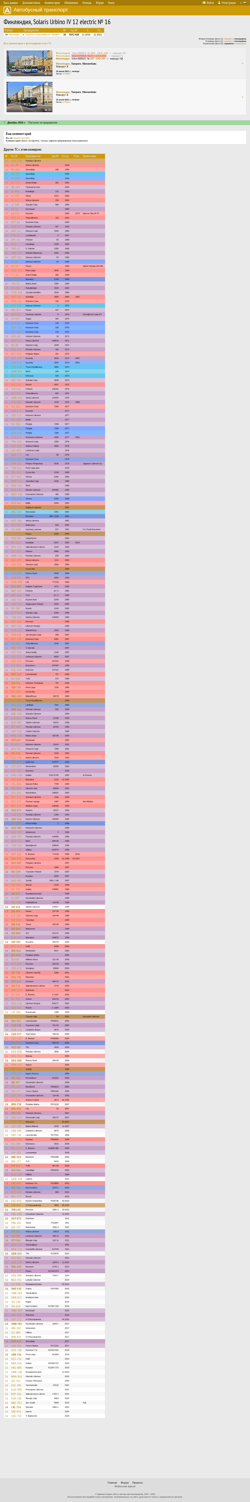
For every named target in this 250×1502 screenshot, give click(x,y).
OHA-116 (16, 301)
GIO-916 (16, 1170)
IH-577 (15, 200)
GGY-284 (16, 1095)
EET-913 (16, 477)
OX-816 (15, 279)
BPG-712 (16, 1056)
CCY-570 (16, 766)
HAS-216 (16, 349)
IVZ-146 (15, 1302)
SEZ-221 (16, 801)
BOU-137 (16, 1245)
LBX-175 (16, 411)
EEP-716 (16, 652)
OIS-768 (16, 902)
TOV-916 (16, 498)
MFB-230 (16, 735)
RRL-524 (16, 1148)
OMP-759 (16, 569)
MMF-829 (16, 990)
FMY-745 (16, 1135)
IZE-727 (16, 1227)
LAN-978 (16, 362)
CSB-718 (16, 1416)
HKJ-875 (16, 310)
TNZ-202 (16, 845)
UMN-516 (16, 481)
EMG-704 (16, 775)
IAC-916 (15, 643)
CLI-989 (15, 1332)
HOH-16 (15, 340)
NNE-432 (16, 1403)
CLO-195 (16, 1126)
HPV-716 (16, 547)
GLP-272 (16, 1319)
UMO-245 (16, 494)
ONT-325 (16, 626)
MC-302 (15, 174)
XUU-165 (16, 1174)
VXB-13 (15, 248)
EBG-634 (16, 1117)
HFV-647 (16, 740)
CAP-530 (16, 731)
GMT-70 (15, 297)
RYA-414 (15, 951)
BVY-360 (16, 1192)
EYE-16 (15, 240)
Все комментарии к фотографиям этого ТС (27, 43)
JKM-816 (16, 1341)
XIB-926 (15, 924)
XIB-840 (15, 929)
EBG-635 (16, 1108)
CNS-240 (16, 1214)
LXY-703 (16, 1152)
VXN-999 (16, 1275)
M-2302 (15, 178)
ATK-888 (16, 573)
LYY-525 (15, 1166)
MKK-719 (16, 1249)
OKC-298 (16, 516)
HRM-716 (16, 556)
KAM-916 (16, 371)
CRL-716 (16, 1407)
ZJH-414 (16, 1205)
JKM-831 (16, 1337)
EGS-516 (16, 823)
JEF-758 (15, 972)
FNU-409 (16, 1367)
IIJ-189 (15, 898)
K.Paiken (66, 74)
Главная (112, 1482)
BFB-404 (16, 722)
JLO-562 (16, 1381)
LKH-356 (16, 507)
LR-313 (15, 213)
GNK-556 (16, 1354)
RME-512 (16, 648)
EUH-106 (16, 1398)
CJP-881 (16, 1012)
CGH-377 (16, 1034)
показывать (241, 43)
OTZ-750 (16, 1122)
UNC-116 (16, 512)
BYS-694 (16, 964)
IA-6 (13, 244)
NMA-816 (16, 1376)
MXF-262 (16, 674)
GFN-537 (16, 937)
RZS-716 (16, 1359)
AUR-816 (16, 577)
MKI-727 (16, 797)
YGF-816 (16, 885)
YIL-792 (15, 889)
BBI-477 (15, 1082)
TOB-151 (16, 630)
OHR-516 (16, 463)
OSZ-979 (16, 810)
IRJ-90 (14, 345)
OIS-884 (15, 933)
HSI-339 (15, 872)
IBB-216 (16, 384)
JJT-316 (15, 1100)
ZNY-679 (16, 968)
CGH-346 (16, 1025)
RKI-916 (15, 753)
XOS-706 (16, 1350)
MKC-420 (16, 696)
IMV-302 (16, 1328)
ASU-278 (16, 161)
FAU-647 (16, 762)
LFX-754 (16, 771)
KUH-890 (16, 1389)
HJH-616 (16, 393)
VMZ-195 (16, 1288)
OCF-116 (16, 981)
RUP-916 (16, 1394)
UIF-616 (15, 907)
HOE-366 (16, 520)
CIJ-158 (15, 1236)
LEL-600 (16, 529)
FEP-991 (16, 942)
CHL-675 (16, 1183)
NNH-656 (16, 1363)
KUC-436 (16, 1385)
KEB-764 (16, 485)
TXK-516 (16, 617)
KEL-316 (16, 525)
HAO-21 (15, 231)
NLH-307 (16, 1271)
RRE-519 (16, 1157)
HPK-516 (16, 534)
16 (6, 161)
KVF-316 (16, 1069)
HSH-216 (16, 564)
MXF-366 (16, 709)
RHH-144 (16, 490)
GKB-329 (16, 1262)
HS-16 (14, 266)
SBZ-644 (16, 779)
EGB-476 (16, 814)
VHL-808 (16, 419)
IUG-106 (16, 1043)
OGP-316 (16, 819)
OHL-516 (16, 305)
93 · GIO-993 (98, 55)
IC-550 (15, 196)
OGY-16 (15, 323)
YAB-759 (16, 687)
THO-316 (16, 270)
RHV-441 (16, 503)
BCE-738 (16, 639)
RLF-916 (16, 692)
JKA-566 (15, 1187)
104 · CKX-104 (99, 53)
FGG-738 (16, 757)
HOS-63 (15, 226)
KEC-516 (16, 354)
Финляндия (14, 34)
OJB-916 (16, 402)
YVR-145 (16, 1209)
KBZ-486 (16, 586)
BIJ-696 (15, 678)
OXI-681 (16, 1087)
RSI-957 (15, 999)
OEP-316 (16, 257)
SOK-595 (16, 1130)
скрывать (228, 39)
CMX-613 (16, 1297)
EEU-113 (16, 656)
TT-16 (15, 275)
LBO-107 (16, 358)
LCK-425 (16, 450)
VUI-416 (15, 1078)
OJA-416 (16, 459)
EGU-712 (16, 858)
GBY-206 (16, 854)
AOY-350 (16, 850)
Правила (138, 1482)
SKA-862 (16, 1008)
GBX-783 (16, 836)
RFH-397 (16, 749)
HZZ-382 (16, 1047)
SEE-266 (16, 551)
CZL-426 (16, 784)
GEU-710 (16, 1003)
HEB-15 (15, 218)
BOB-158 (16, 1030)
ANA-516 (16, 253)
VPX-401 (16, 538)
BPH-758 (16, 1104)
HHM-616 (16, 398)
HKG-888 (16, 1060)
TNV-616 (16, 468)
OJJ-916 (15, 406)
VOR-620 (16, 635)
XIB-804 (16, 920)
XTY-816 (16, 1240)
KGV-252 (16, 832)
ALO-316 (16, 446)
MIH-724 (16, 1016)
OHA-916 (16, 428)
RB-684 (15, 187)
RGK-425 (16, 560)
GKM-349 (16, 1179)
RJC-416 (15, 542)
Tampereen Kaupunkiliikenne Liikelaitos (42, 34)
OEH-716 (16, 327)
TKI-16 (15, 283)
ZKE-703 (16, 1038)
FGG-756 (16, 977)
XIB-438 (15, 911)
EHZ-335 (16, 1021)
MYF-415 (16, 946)
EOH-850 (16, 1051)
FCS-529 (16, 788)
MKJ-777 (16, 1196)
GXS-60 (15, 336)
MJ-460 (15, 169)
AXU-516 (16, 599)
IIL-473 (15, 744)
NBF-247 (16, 806)
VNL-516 (16, 472)
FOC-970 (16, 1201)
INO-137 (16, 1161)
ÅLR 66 (15, 959)
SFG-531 (16, 793)
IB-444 (15, 191)
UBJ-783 (16, 380)
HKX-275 (16, 455)
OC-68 (14, 261)
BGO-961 (16, 880)
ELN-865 (16, 718)
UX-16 (14, 209)
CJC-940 (15, 1284)
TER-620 (16, 367)
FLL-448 (15, 1144)
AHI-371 (16, 1091)
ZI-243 (15, 204)
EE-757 (15, 183)
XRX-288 (16, 1315)
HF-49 (14, 165)
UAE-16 (15, 314)
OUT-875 (16, 1218)
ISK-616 (15, 1306)
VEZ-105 (16, 1113)
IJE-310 (15, 994)
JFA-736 (15, 683)
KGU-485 (16, 828)
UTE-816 (16, 613)
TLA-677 (16, 437)
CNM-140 (16, 1372)
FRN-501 (16, 1223)
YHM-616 (16, 1065)
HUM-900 (16, 582)
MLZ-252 (16, 1280)
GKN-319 (16, 1253)
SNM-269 (16, 1293)
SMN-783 (16, 1324)
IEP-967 (16, 608)
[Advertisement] (125, 1449)
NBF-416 (16, 591)
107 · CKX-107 (97, 58)
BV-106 (15, 288)
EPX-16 (15, 235)
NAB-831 (16, 705)
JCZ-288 (16, 915)
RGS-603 (16, 863)
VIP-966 (16, 727)
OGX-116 (16, 841)
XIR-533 (15, 893)
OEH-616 (16, 433)
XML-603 (16, 1266)
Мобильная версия (125, 1486)
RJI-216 (15, 867)
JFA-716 (15, 986)
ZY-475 (15, 319)
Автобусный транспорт (41, 10)
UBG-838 (16, 1139)
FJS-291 (15, 1231)
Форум (125, 1482)
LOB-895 (16, 1345)
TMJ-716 (16, 441)
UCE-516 (16, 376)
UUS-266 (16, 621)
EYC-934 (15, 955)
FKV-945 (16, 1258)
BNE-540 (16, 714)
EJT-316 (16, 665)
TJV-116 (16, 389)
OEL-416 (16, 332)
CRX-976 (16, 1411)
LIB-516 (15, 876)
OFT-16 (15, 222)
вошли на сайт (21, 138)
